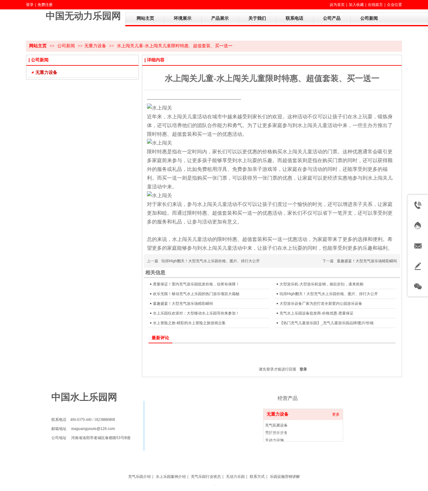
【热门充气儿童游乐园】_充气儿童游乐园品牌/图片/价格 (326, 323)
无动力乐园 (235, 476)
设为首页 (337, 5)
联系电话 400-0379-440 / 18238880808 (83, 419)
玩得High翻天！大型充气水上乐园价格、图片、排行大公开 (210, 261)
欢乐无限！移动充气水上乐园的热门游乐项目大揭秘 (196, 294)
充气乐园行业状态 (206, 476)
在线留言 (375, 5)
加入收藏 (356, 5)
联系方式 (257, 476)
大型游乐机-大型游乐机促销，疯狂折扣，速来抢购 (321, 284)
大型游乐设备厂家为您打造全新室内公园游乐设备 (320, 303)
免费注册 (45, 5)
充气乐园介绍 (139, 476)
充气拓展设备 (276, 425)
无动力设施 (274, 440)
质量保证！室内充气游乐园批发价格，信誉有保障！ (196, 284)
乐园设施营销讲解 (285, 476)
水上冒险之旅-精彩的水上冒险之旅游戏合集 (189, 323)
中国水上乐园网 (84, 397)
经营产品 (288, 398)
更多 (336, 414)
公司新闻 (66, 45)
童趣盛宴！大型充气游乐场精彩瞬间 (367, 261)
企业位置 (394, 5)
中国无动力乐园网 (83, 16)
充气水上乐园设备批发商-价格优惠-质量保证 (316, 313)
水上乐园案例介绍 (171, 476)
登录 (30, 5)
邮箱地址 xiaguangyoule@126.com (83, 429)
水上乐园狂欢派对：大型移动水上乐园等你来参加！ (196, 313)
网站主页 (38, 45)
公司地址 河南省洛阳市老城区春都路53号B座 (91, 438)
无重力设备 (95, 45)
